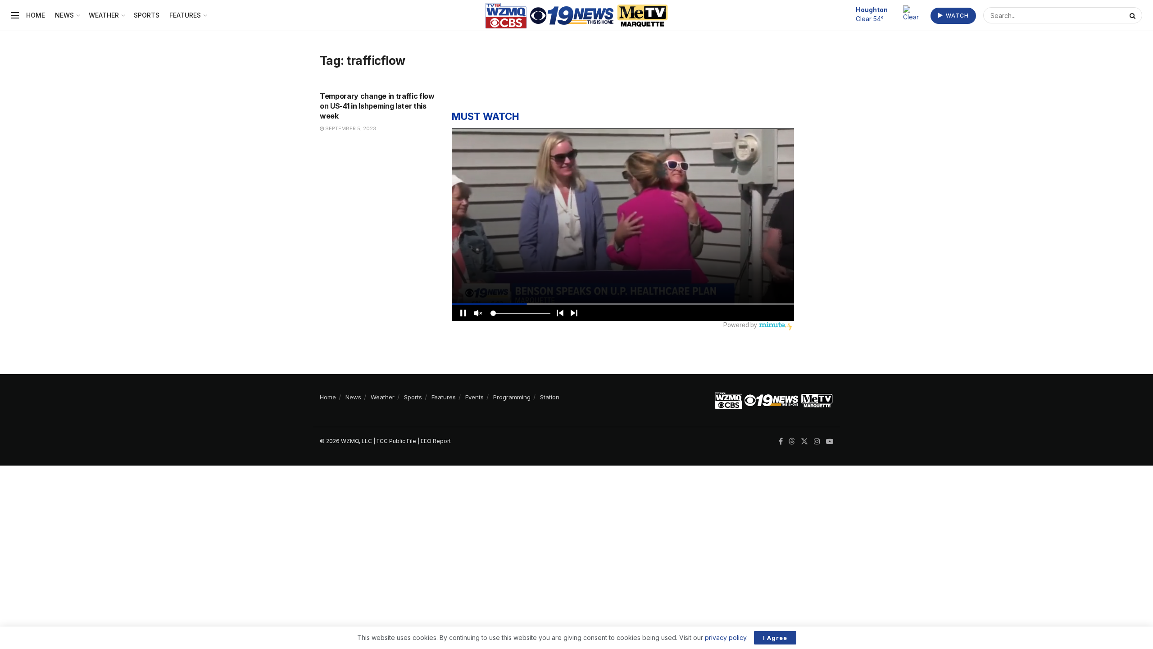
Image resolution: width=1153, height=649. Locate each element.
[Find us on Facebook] (781, 441)
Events (474, 397)
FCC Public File (396, 441)
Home (35, 15)
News (64, 15)
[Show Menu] (15, 15)
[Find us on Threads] (792, 442)
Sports (146, 15)
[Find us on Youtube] (829, 441)
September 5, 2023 (350, 128)
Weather (104, 15)
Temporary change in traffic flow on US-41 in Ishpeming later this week (377, 106)
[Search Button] (1133, 15)
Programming (512, 397)
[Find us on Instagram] (817, 441)
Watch (956, 15)
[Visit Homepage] (577, 15)
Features (185, 15)
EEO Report (436, 441)
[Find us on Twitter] (804, 441)
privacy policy (725, 637)
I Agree (775, 637)
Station (549, 397)
